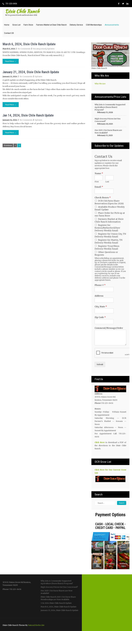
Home (6, 25)
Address (99, 295)
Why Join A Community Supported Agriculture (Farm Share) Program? (110, 107)
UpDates (50, 49)
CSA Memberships (94, 25)
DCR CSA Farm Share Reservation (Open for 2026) (109, 202)
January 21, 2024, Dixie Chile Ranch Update (31, 72)
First (97, 182)
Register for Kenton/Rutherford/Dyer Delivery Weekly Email (107, 228)
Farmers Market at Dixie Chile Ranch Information (109, 220)
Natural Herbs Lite (36, 625)
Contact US (9, 33)
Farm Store (28, 25)
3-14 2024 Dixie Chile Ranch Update (56, 603)
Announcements (112, 25)
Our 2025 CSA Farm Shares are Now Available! (108, 131)
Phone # (100, 285)
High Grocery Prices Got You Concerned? (107, 120)
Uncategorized (39, 49)
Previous (8, 145)
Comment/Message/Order (109, 328)
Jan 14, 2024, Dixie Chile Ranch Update (28, 115)
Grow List (16, 25)
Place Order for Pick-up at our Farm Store (110, 214)
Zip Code (100, 317)
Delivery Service (76, 25)
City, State (101, 306)
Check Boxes (103, 197)
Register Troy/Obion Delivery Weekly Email (107, 247)
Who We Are (100, 83)
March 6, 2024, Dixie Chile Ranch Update (29, 44)
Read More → (10, 61)
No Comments (24, 49)
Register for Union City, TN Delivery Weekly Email (110, 235)
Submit (100, 364)
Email (99, 187)
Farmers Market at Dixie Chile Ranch (51, 25)
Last (107, 182)
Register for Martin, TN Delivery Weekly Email (108, 241)
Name (99, 173)
